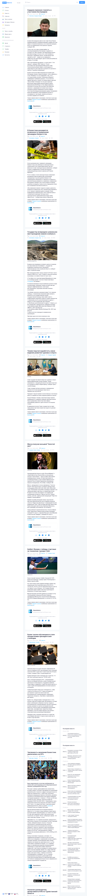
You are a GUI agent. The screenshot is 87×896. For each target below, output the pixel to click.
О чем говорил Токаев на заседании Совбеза (73, 816)
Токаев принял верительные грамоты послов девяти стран (75, 870)
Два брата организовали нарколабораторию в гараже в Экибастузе (75, 844)
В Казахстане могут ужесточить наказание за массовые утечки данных (74, 803)
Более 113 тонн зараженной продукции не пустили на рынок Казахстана (74, 776)
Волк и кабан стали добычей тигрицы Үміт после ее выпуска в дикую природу (74, 811)
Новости (43, 14)
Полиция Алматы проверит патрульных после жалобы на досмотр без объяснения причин (74, 881)
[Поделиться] (36, 116)
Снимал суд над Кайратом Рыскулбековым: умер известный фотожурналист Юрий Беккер (74, 850)
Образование (32, 642)
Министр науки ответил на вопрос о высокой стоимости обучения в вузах (74, 887)
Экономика (31, 138)
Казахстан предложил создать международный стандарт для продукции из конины (75, 821)
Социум (36, 15)
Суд (40, 237)
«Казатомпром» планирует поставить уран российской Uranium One (74, 765)
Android (29, 101)
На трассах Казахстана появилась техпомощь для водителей (74, 875)
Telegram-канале (36, 99)
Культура (31, 758)
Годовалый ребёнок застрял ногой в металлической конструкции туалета (74, 798)
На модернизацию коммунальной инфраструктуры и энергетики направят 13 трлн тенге (75, 837)
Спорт (34, 450)
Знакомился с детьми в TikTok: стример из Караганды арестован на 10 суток (75, 752)
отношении (30, 281)
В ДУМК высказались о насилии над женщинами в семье (74, 858)
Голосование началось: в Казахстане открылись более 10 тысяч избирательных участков (74, 735)
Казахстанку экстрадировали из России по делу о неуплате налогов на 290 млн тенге (74, 792)
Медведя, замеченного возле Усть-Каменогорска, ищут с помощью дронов (74, 757)
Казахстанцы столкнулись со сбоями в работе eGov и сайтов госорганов (75, 770)
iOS (33, 101)
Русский (18, 2)
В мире (40, 15)
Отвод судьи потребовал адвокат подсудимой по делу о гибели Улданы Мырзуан (75, 826)
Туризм (54, 355)
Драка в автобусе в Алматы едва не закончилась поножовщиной (74, 787)
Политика (31, 15)
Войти (82, 2)
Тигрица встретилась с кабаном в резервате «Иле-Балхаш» (74, 832)
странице (49, 805)
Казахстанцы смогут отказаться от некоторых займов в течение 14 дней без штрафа (74, 864)
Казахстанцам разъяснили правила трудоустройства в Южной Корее (74, 781)
